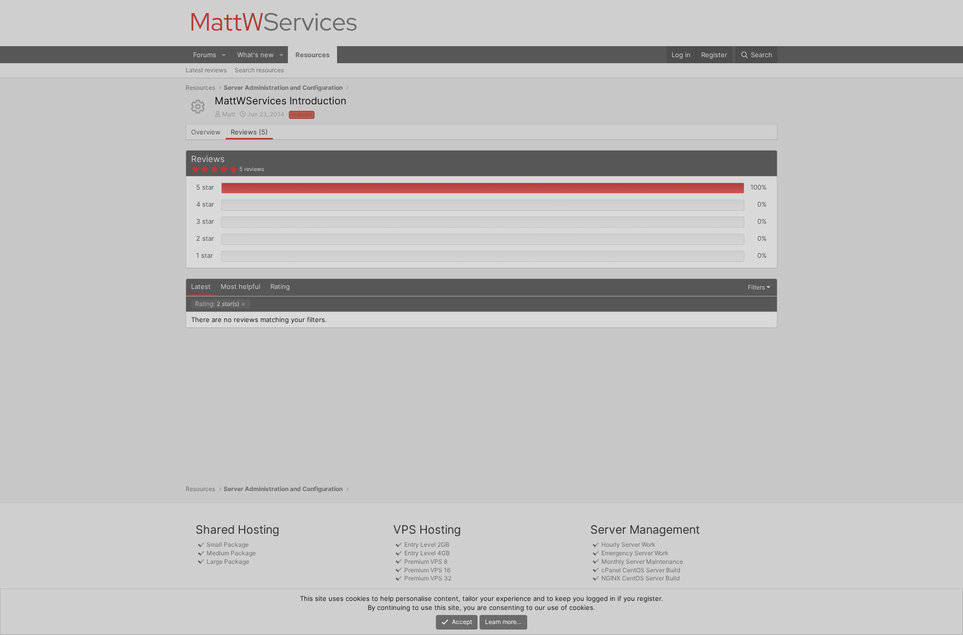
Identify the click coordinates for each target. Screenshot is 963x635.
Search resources (259, 70)
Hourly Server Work (628, 544)
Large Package (228, 561)
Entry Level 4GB (427, 553)
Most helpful (240, 286)
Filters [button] (756, 287)
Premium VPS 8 (425, 561)
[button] (223, 54)
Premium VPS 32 (427, 578)
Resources (312, 55)
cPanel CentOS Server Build (640, 570)
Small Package (228, 544)
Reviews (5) (249, 132)
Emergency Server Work (635, 553)
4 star (205, 204)
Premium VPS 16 (427, 570)
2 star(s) (217, 303)
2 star (205, 238)
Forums (204, 55)
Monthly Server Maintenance (642, 561)
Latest (201, 286)
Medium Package (231, 553)
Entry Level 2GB (426, 544)
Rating (280, 286)
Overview (206, 132)
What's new (255, 55)
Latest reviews (206, 70)
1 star (204, 255)
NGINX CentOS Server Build (640, 578)
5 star (205, 187)
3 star (205, 221)
